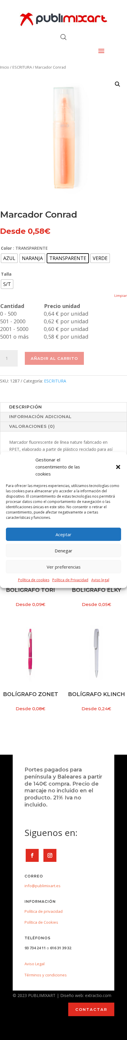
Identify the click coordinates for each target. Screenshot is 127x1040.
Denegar (63, 551)
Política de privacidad (44, 911)
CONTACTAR (91, 1009)
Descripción (25, 407)
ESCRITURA (22, 67)
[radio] (9, 258)
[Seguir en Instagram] (49, 855)
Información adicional (40, 416)
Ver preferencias (64, 567)
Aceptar (63, 534)
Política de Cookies (41, 922)
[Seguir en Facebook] (32, 855)
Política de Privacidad (70, 579)
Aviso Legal (35, 963)
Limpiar (120, 295)
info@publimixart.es (43, 885)
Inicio (4, 67)
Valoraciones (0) (32, 426)
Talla (6, 274)
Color (6, 248)
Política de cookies (33, 579)
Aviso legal (100, 579)
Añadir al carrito (54, 358)
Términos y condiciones (46, 975)
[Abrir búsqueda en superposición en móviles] (63, 37)
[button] (118, 467)
